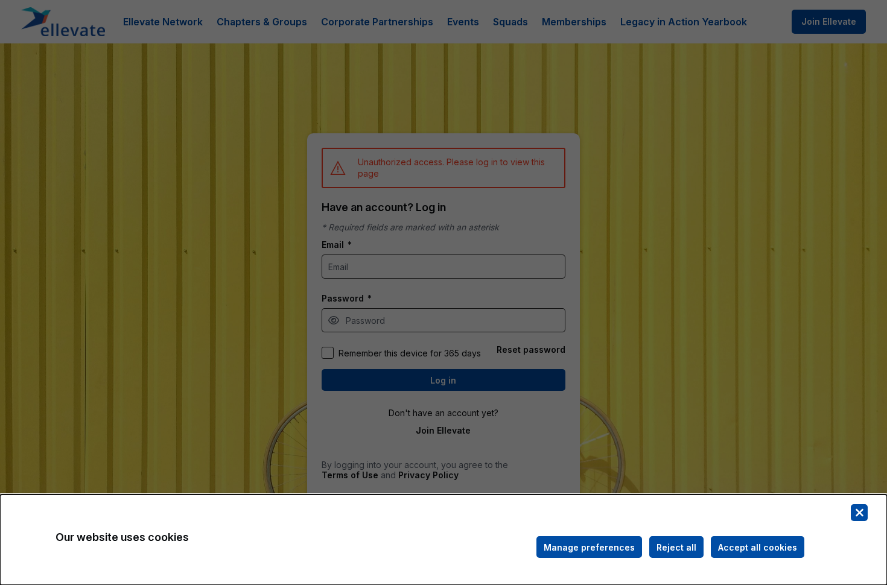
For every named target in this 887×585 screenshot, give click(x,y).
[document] (443, 540)
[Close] (859, 512)
